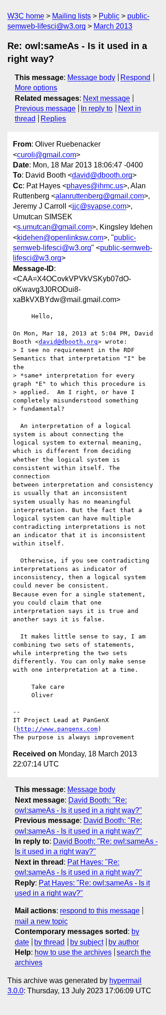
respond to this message (100, 911)
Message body (91, 77)
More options (36, 88)
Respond (135, 77)
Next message (106, 98)
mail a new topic (41, 921)
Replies (53, 119)
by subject (86, 942)
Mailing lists (71, 16)
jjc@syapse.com (99, 206)
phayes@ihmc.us (94, 186)
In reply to (97, 108)
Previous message (45, 108)
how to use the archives (73, 952)
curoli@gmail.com (46, 155)
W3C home (25, 16)
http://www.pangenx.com (57, 728)
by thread (49, 942)
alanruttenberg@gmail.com (99, 196)
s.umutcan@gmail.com (54, 227)
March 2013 (113, 26)
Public (109, 16)
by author (123, 942)
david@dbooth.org (102, 175)
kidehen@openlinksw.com (60, 237)
